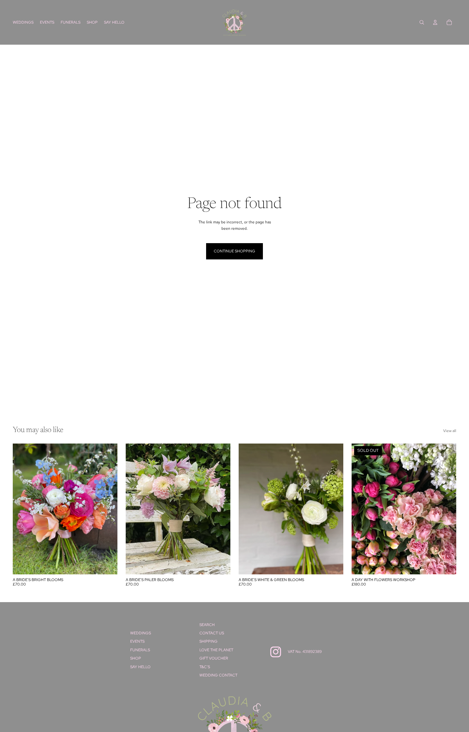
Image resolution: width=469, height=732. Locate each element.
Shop (135, 658)
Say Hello (140, 666)
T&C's (204, 666)
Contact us (211, 633)
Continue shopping (234, 251)
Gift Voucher (213, 658)
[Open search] (422, 22)
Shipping (208, 641)
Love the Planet (216, 650)
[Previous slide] (22, 509)
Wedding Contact (218, 675)
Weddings (140, 633)
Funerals (140, 650)
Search (207, 624)
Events (137, 641)
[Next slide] (107, 509)
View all (449, 430)
